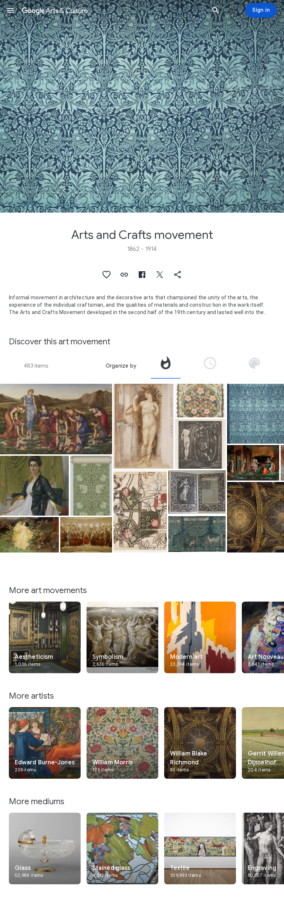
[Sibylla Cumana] (143, 426)
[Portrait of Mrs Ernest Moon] (34, 486)
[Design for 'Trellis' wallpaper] (140, 511)
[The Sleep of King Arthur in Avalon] (253, 463)
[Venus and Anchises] (29, 534)
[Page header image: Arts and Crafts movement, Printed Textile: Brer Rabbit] (142, 106)
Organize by (121, 365)
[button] (10, 10)
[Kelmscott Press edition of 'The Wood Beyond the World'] (197, 492)
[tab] (165, 366)
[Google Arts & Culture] (113, 10)
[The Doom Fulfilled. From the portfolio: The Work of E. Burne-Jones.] (200, 444)
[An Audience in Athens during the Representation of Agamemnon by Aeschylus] (86, 534)
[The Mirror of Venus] (56, 419)
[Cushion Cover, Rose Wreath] (200, 400)
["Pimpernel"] (91, 486)
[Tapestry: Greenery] (197, 533)
